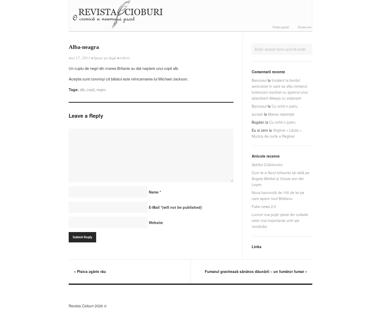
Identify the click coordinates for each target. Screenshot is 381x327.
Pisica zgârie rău (90, 271)
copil (90, 89)
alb (82, 89)
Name (155, 192)
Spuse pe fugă (105, 57)
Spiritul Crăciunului (267, 164)
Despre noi (304, 27)
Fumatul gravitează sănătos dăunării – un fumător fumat (256, 271)
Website (156, 222)
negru (101, 89)
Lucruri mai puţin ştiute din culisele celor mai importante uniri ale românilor (280, 220)
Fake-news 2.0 (264, 206)
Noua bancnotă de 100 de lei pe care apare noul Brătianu (278, 195)
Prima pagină (281, 27)
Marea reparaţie (281, 114)
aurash (257, 114)
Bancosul (259, 80)
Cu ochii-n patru (285, 106)
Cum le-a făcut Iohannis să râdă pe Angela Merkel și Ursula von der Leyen (280, 178)
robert (124, 57)
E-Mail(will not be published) (175, 207)
